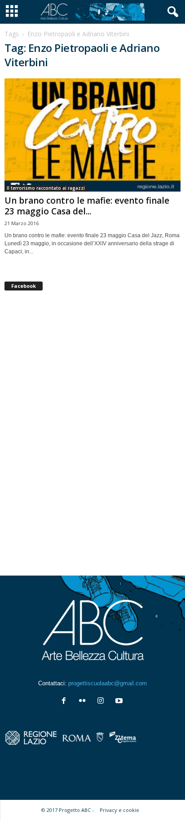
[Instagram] (102, 701)
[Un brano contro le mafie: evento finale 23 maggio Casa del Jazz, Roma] (92, 135)
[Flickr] (84, 701)
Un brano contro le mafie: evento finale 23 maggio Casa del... (86, 206)
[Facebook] (66, 701)
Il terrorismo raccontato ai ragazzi (46, 188)
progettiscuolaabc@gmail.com (107, 683)
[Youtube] (120, 701)
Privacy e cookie (119, 810)
